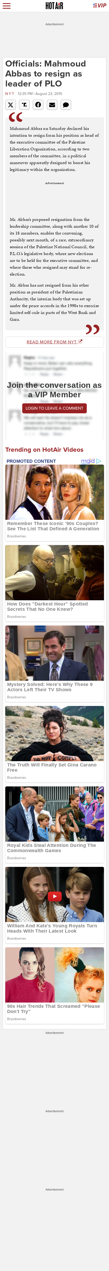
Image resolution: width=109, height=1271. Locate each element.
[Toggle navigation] (7, 6)
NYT (11, 93)
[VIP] (99, 6)
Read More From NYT (52, 342)
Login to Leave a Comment (54, 408)
